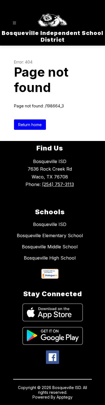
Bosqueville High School (50, 258)
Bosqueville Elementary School (50, 235)
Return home (30, 124)
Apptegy (65, 397)
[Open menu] (14, 23)
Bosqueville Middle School (50, 246)
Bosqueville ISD (49, 224)
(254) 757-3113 (58, 184)
